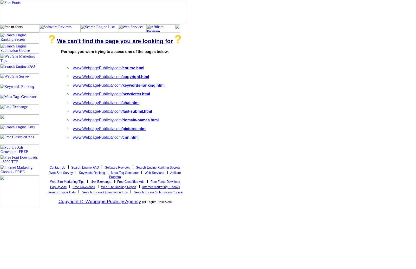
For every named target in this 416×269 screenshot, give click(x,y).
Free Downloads (84, 187)
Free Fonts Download (165, 182)
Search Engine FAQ (85, 167)
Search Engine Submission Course (158, 192)
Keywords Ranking (92, 173)
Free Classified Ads (130, 182)
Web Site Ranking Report (118, 187)
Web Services (154, 173)
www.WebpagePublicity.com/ (108, 68)
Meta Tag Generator (125, 173)
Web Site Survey (61, 173)
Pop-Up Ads (58, 187)
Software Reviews (117, 167)
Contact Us (57, 167)
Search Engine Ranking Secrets (158, 167)
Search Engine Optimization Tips (105, 192)
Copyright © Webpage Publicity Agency (99, 201)
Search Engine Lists (62, 192)
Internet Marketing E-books (161, 187)
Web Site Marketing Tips (67, 182)
